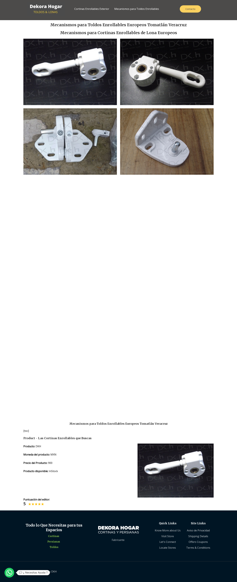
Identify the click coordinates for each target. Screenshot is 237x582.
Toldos (53, 547)
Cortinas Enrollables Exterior (91, 9)
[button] (9, 572)
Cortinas (53, 536)
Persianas (53, 541)
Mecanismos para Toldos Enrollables (136, 9)
